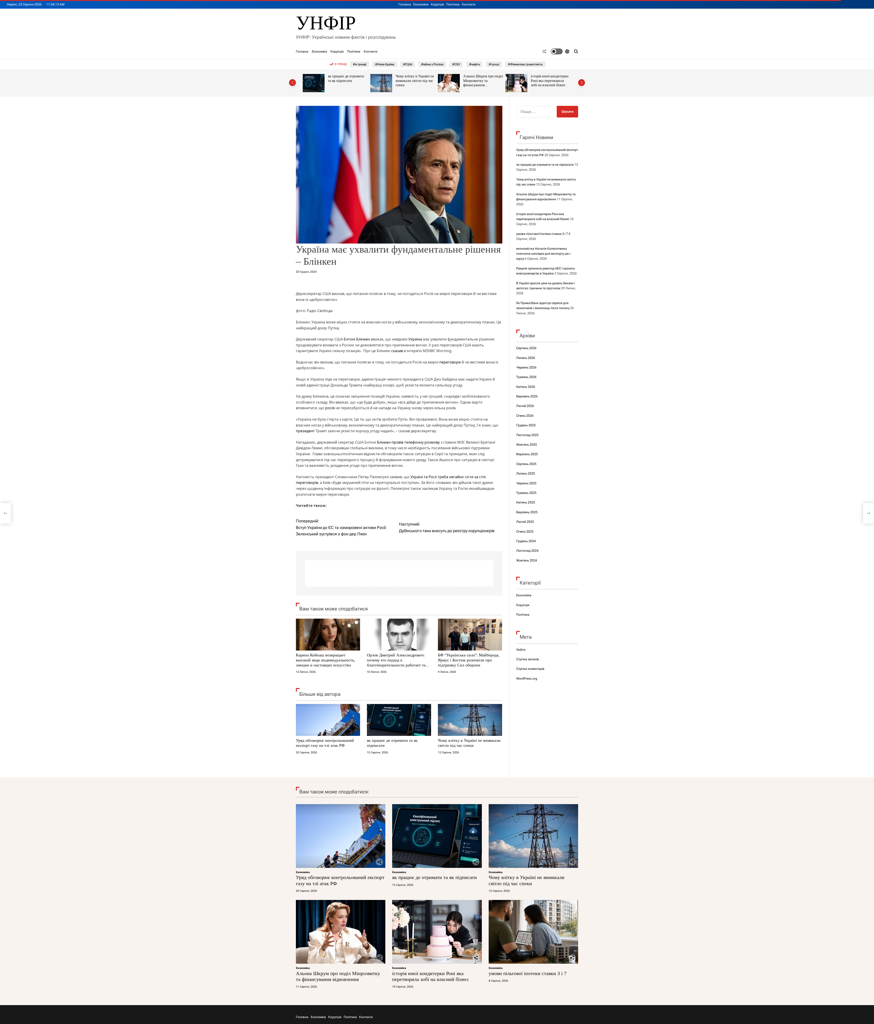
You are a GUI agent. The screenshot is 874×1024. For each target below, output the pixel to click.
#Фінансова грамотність (525, 64)
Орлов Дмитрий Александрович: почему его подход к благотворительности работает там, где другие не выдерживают (398, 662)
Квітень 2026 (525, 387)
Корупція (437, 4)
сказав (397, 350)
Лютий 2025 (525, 521)
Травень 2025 (526, 493)
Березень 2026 (527, 396)
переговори (450, 362)
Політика (453, 4)
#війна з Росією (432, 64)
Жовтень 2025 (526, 444)
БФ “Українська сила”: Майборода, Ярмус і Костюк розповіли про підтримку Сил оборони (469, 660)
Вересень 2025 (527, 454)
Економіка (421, 4)
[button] (292, 82)
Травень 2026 (526, 377)
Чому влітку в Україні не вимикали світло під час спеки (347, 80)
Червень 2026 (526, 367)
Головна (405, 4)
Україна (415, 339)
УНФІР (326, 23)
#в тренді (359, 64)
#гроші (494, 64)
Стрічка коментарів (530, 669)
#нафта (474, 64)
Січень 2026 (525, 415)
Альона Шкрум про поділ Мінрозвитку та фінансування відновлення (415, 83)
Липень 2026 (525, 358)
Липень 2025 (525, 473)
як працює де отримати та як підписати (545, 164)
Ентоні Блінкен (357, 339)
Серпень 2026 (526, 348)
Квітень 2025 (525, 502)
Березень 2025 (527, 512)
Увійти (521, 649)
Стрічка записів (527, 659)
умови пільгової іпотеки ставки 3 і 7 (542, 234)
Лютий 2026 (525, 406)
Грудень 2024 (526, 541)
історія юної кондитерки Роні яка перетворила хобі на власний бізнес (482, 80)
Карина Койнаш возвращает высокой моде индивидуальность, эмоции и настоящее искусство (325, 660)
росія (330, 407)
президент (305, 430)
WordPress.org (526, 678)
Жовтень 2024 (526, 560)
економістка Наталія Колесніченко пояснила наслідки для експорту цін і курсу (543, 254)
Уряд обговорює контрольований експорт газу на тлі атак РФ (325, 743)
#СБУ (456, 64)
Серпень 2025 (526, 464)
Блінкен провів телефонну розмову (408, 442)
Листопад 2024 (527, 550)
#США (407, 64)
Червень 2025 (526, 483)
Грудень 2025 (526, 425)
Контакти (468, 4)
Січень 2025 (525, 531)
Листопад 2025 (527, 435)
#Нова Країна (384, 64)
